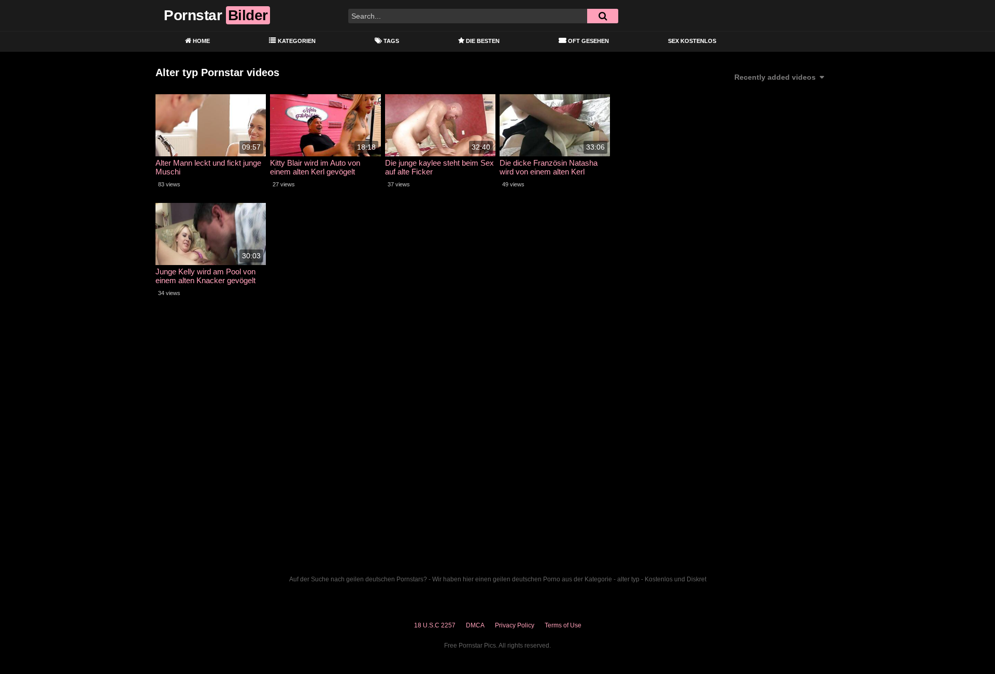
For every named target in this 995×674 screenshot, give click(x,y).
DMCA (475, 625)
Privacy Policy (514, 625)
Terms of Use (563, 625)
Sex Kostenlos (692, 41)
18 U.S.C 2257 (435, 625)
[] (602, 16)
